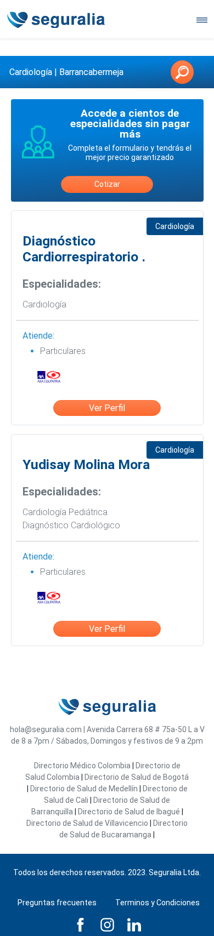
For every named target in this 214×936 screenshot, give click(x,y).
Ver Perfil (107, 408)
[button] (182, 72)
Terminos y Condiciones (157, 902)
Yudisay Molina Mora (86, 464)
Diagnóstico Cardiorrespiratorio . (83, 249)
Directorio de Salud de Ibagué (129, 811)
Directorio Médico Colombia (82, 765)
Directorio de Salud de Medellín (84, 788)
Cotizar (107, 184)
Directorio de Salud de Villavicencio (87, 823)
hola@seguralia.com (46, 729)
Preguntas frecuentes (57, 902)
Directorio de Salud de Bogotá (137, 777)
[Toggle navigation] (201, 19)
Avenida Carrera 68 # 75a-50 (137, 729)
